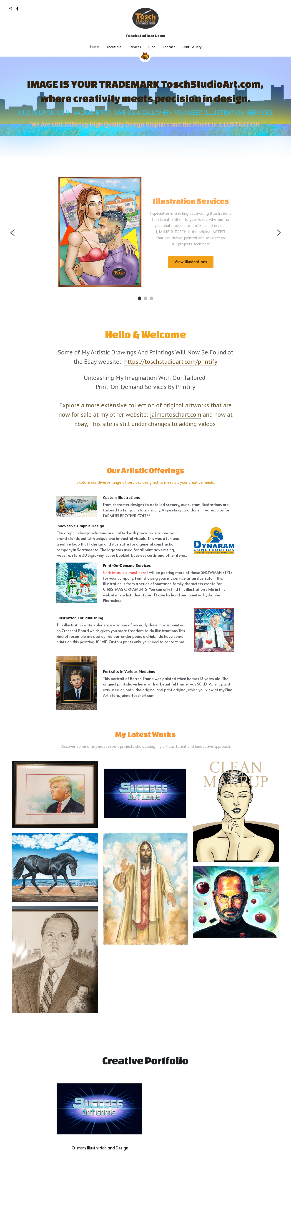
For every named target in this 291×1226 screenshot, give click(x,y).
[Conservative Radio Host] (55, 959)
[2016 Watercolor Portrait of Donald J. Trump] (55, 794)
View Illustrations (190, 262)
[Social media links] (10, 8)
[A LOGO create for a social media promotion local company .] (146, 794)
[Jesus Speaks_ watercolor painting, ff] (146, 889)
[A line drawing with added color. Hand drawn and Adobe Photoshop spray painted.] (236, 811)
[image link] (145, 18)
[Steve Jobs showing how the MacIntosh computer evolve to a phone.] (236, 902)
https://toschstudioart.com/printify (170, 361)
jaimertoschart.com (175, 414)
